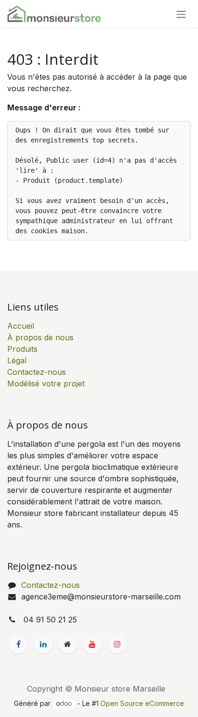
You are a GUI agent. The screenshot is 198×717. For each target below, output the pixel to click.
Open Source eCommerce (142, 703)
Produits (22, 349)
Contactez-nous (36, 372)
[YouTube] (92, 644)
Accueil (20, 326)
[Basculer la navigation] (181, 14)
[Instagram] (117, 644)
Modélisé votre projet (46, 383)
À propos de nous (40, 337)
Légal (16, 360)
